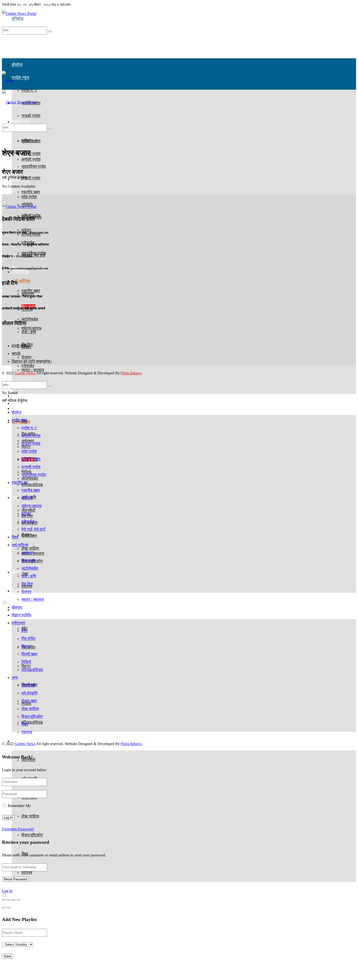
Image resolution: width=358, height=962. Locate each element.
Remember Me (19, 806)
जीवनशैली (28, 685)
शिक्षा (24, 724)
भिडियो (26, 662)
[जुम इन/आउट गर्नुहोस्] (18, 900)
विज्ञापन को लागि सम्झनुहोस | (32, 361)
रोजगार (26, 535)
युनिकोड (17, 18)
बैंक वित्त (27, 584)
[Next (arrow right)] (9, 907)
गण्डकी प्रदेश (30, 178)
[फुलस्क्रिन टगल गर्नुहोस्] (14, 900)
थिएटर (26, 646)
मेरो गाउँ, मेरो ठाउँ (33, 529)
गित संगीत (28, 638)
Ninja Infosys (131, 373)
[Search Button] (50, 31)
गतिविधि (27, 498)
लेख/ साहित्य (30, 816)
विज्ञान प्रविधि (22, 395)
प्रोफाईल (27, 366)
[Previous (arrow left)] (4, 907)
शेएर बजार (28, 560)
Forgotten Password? (18, 829)
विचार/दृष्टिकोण (32, 835)
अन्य (15, 497)
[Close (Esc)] (4, 900)
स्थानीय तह (20, 271)
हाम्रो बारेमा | (20, 346)
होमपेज (17, 64)
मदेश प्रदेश (29, 197)
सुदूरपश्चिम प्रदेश (33, 253)
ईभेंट (24, 631)
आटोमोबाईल (29, 568)
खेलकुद (17, 607)
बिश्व (15, 537)
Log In (7, 891)
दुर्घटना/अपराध (31, 328)
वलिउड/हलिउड (32, 722)
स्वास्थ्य (26, 872)
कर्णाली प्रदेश (30, 159)
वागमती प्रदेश (30, 467)
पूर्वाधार (26, 514)
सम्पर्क (16, 353)
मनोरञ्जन (18, 623)
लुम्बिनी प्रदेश (30, 459)
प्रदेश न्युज (20, 77)
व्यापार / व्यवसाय (32, 599)
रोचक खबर (29, 701)
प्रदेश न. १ (29, 140)
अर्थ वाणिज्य (21, 281)
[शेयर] (9, 900)
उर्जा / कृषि (28, 576)
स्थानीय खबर (30, 291)
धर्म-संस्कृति (29, 693)
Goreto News (25, 373)
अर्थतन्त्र (27, 553)
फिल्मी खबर (29, 654)
